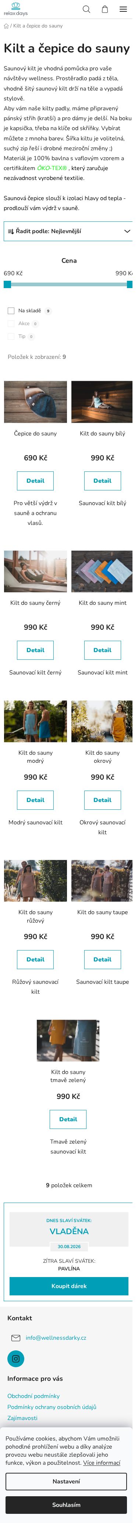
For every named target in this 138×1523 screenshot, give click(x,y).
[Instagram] (15, 1358)
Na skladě (33, 310)
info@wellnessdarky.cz (56, 1338)
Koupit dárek (69, 1286)
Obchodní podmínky (33, 1396)
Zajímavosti (22, 1418)
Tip (25, 336)
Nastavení (66, 1482)
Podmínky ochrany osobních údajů (51, 1407)
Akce (27, 323)
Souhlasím (66, 1505)
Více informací (101, 1463)
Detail (35, 481)
